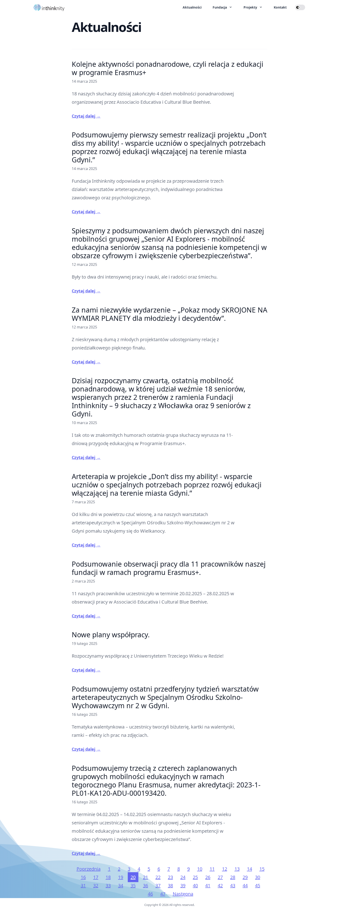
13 (237, 869)
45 (257, 885)
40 (195, 885)
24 (182, 877)
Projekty (251, 7)
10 (199, 869)
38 (170, 885)
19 (120, 877)
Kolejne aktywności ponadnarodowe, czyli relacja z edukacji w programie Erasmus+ (167, 68)
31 (83, 885)
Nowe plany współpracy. (111, 634)
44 (245, 885)
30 (257, 877)
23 (170, 877)
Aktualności (192, 7)
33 (108, 885)
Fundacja (220, 7)
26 (207, 877)
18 (108, 877)
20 (133, 877)
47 (162, 894)
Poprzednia (89, 869)
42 (220, 885)
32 (95, 885)
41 (207, 885)
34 (120, 885)
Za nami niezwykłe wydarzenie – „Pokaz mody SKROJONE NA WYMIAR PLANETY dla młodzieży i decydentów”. (169, 314)
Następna (183, 894)
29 (245, 877)
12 (224, 869)
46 (150, 894)
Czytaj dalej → (86, 116)
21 (145, 877)
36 (145, 885)
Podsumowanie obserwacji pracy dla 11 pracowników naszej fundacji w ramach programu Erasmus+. (169, 568)
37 (158, 885)
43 (232, 885)
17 (95, 877)
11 (212, 869)
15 (262, 869)
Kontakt (280, 7)
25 (195, 877)
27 (220, 877)
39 (182, 885)
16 (83, 877)
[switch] (300, 7)
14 (249, 869)
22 (158, 877)
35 (133, 885)
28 (232, 877)
